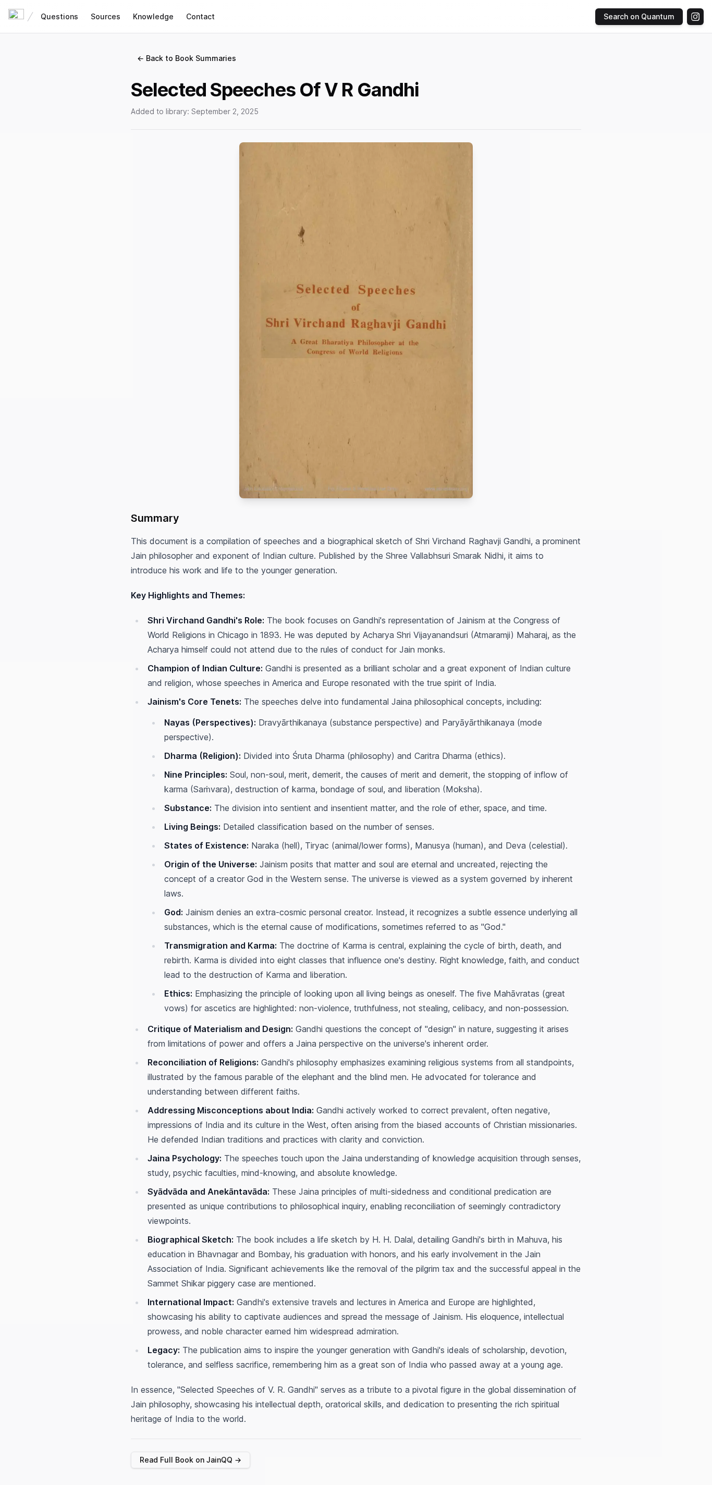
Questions (59, 16)
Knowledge (153, 16)
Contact (200, 16)
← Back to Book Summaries (186, 58)
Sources (105, 16)
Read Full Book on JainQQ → (190, 1459)
